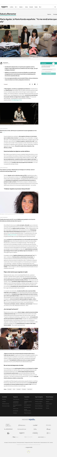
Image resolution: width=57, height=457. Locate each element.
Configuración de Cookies (29, 442)
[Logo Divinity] (48, 425)
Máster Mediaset (27, 413)
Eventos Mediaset (39, 405)
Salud (14, 389)
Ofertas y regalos (38, 401)
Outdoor (15, 413)
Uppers (47, 401)
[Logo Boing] (35, 429)
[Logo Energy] (49, 429)
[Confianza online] (28, 452)
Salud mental (29, 389)
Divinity (47, 408)
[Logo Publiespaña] (28, 437)
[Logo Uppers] (22, 433)
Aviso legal (6, 442)
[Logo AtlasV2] (15, 437)
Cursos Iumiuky (38, 403)
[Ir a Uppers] (4, 7)
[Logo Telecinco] (21, 425)
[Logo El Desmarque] (8, 429)
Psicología (55, 14)
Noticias (4, 399)
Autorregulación (27, 405)
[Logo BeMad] (8, 433)
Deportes (49, 14)
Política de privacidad (20, 442)
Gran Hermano (16, 399)
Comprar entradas (39, 399)
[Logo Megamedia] (29, 447)
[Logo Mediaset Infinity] (8, 425)
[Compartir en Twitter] (32, 84)
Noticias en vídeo (6, 405)
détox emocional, (12, 234)
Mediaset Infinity (49, 399)
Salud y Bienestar (8, 14)
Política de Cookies (37, 442)
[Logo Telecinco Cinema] (35, 433)
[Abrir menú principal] (55, 7)
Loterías (4, 401)
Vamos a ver (15, 408)
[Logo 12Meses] (48, 433)
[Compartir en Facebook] (37, 84)
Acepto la (46, 71)
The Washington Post (17, 100)
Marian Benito (5, 62)
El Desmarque (49, 403)
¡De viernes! (15, 410)
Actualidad (9, 389)
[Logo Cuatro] (35, 425)
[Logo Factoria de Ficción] (22, 429)
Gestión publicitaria (44, 442)
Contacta (26, 399)
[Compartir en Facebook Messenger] (35, 84)
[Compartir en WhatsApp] (30, 84)
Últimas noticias (5, 403)
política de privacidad (48, 71)
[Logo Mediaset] (28, 420)
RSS (48, 442)
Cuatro (47, 405)
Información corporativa (12, 442)
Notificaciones (27, 407)
